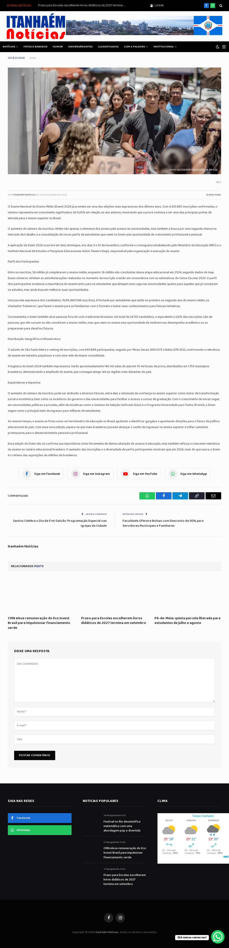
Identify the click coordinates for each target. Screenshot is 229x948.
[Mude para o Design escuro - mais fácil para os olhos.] (217, 47)
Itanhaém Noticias (107, 932)
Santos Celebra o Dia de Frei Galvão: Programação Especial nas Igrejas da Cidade (60, 523)
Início (33, 58)
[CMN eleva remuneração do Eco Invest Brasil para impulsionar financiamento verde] (41, 594)
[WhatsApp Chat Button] (218, 937)
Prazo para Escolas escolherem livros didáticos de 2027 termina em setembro (82, 5)
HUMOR (58, 46)
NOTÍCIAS (9, 46)
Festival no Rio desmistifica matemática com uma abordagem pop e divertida (122, 826)
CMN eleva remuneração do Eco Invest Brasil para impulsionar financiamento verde (39, 623)
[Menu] (224, 47)
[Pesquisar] (220, 6)
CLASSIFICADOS (108, 46)
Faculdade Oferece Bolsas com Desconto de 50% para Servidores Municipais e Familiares (163, 523)
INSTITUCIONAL (163, 46)
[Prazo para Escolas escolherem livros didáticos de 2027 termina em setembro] (114, 594)
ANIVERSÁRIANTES (80, 46)
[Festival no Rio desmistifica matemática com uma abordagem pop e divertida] (91, 820)
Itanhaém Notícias (24, 195)
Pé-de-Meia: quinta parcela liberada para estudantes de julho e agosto (188, 621)
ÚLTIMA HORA (213, 195)
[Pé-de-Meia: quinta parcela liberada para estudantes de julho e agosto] (188, 594)
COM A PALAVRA (134, 46)
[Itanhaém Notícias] (36, 26)
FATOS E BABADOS (35, 46)
